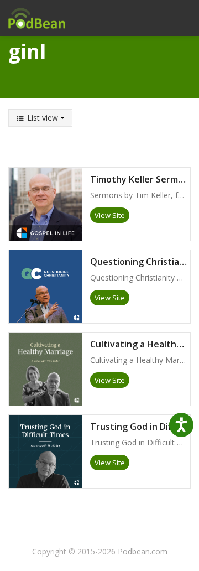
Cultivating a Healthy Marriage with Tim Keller (140, 344)
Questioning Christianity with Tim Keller (140, 262)
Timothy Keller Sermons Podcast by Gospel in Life (140, 179)
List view (42, 117)
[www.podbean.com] (36, 18)
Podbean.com (142, 551)
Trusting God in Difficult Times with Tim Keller (140, 427)
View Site (110, 215)
